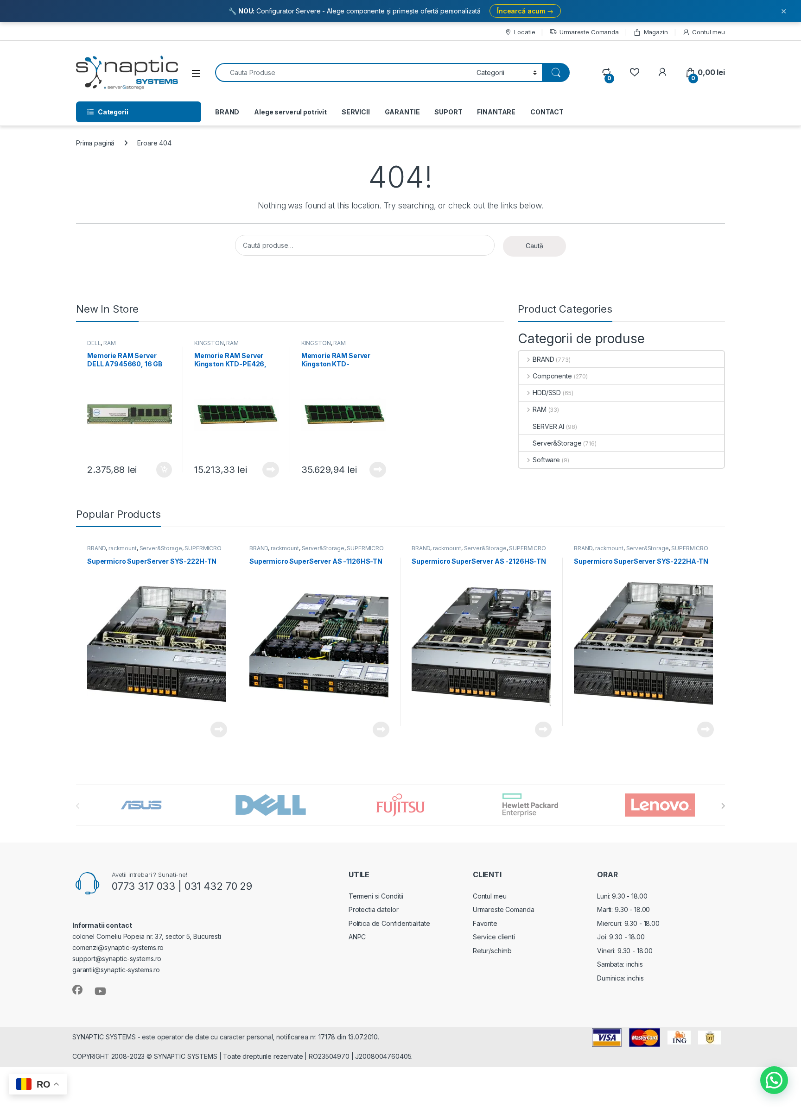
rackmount (122, 548)
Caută (534, 246)
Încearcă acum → (525, 11)
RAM (109, 343)
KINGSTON (209, 343)
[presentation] (723, 806)
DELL (94, 343)
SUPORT (448, 112)
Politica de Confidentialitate (389, 923)
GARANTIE (402, 112)
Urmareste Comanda (589, 32)
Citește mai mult (268, 470)
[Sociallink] (77, 990)
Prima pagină (95, 143)
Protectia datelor (374, 909)
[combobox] (343, 72)
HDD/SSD (547, 392)
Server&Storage (557, 443)
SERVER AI (548, 426)
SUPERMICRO (203, 548)
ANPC (357, 937)
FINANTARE (496, 112)
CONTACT (547, 112)
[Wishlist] (634, 72)
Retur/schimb (492, 951)
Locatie (524, 32)
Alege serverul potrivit (290, 112)
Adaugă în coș (160, 470)
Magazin (656, 32)
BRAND (227, 112)
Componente (552, 376)
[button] (774, 1080)
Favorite (485, 923)
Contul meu (708, 32)
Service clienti (494, 937)
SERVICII (356, 112)
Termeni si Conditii (376, 896)
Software (546, 460)
